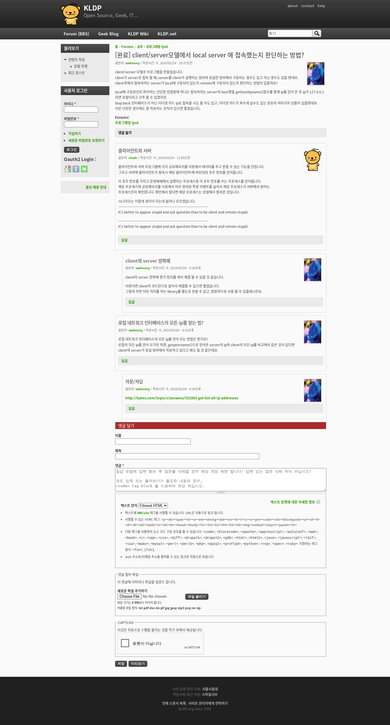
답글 (124, 239)
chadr (132, 157)
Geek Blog (108, 34)
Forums (127, 46)
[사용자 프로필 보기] (315, 83)
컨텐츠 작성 (76, 59)
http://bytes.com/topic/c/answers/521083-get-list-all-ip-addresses (181, 397)
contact (307, 5)
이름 (118, 435)
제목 (118, 450)
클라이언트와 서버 (134, 150)
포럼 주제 (80, 66)
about (293, 5)
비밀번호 (71, 118)
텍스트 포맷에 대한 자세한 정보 (293, 502)
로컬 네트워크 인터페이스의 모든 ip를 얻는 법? (161, 322)
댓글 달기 (125, 132)
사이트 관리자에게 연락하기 (208, 703)
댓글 (119, 465)
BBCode (143, 512)
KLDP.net (167, 34)
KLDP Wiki (138, 34)
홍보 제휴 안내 (96, 187)
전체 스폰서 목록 (174, 703)
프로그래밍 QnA (157, 46)
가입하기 (74, 133)
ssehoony (132, 63)
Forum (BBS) (76, 34)
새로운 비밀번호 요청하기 (86, 140)
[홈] (71, 14)
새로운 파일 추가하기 (132, 590)
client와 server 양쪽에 (147, 260)
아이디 (70, 103)
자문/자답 (134, 381)
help (321, 5)
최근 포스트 (76, 72)
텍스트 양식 (129, 505)
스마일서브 (210, 694)
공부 (140, 46)
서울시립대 (210, 688)
